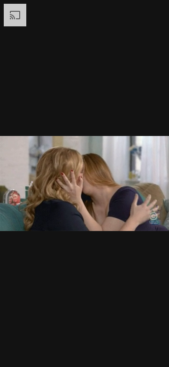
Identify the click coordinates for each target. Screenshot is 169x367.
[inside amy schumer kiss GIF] (84, 183)
